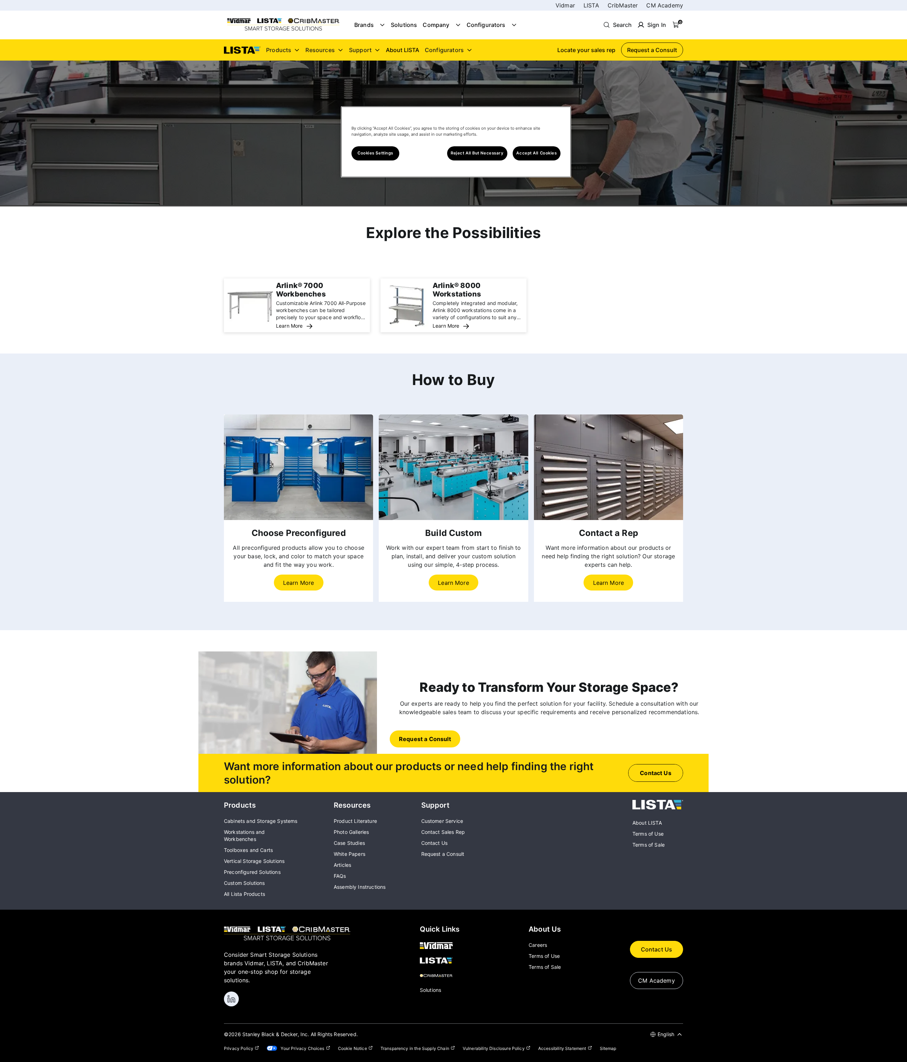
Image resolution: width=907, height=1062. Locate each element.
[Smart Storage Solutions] (283, 30)
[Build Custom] (453, 467)
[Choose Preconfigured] (298, 467)
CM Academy (664, 5)
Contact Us (656, 949)
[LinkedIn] (231, 999)
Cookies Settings (375, 153)
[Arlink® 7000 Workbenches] (250, 327)
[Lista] (440, 961)
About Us (545, 929)
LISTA (591, 5)
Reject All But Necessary (477, 153)
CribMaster (623, 5)
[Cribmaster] (440, 976)
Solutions (404, 24)
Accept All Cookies (536, 153)
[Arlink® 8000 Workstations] (406, 327)
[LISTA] (657, 807)
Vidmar (565, 5)
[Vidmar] (440, 946)
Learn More (289, 326)
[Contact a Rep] (608, 467)
